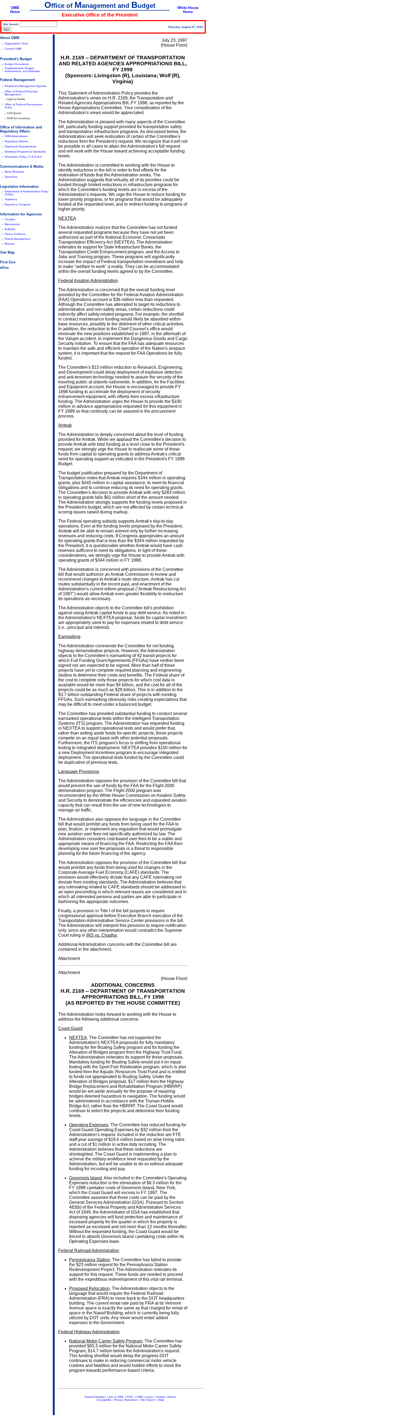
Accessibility (103, 1399)
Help (161, 1399)
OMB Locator (144, 1396)
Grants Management (17, 238)
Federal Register (95, 1396)
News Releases (14, 171)
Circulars (10, 219)
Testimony (11, 199)
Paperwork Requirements (20, 146)
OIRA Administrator (16, 136)
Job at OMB (116, 1396)
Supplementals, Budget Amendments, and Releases (22, 70)
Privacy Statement (126, 1399)
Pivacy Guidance (15, 233)
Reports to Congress (17, 204)
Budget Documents (17, 64)
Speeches (11, 176)
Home (15, 12)
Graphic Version (166, 1396)
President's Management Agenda (25, 86)
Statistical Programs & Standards (25, 151)
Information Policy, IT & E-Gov (23, 156)
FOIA (130, 1396)
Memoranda (12, 224)
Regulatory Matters (16, 141)
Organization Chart (16, 43)
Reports (9, 243)
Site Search (148, 1399)
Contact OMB (13, 48)
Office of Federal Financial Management (21, 93)
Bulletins (10, 229)
